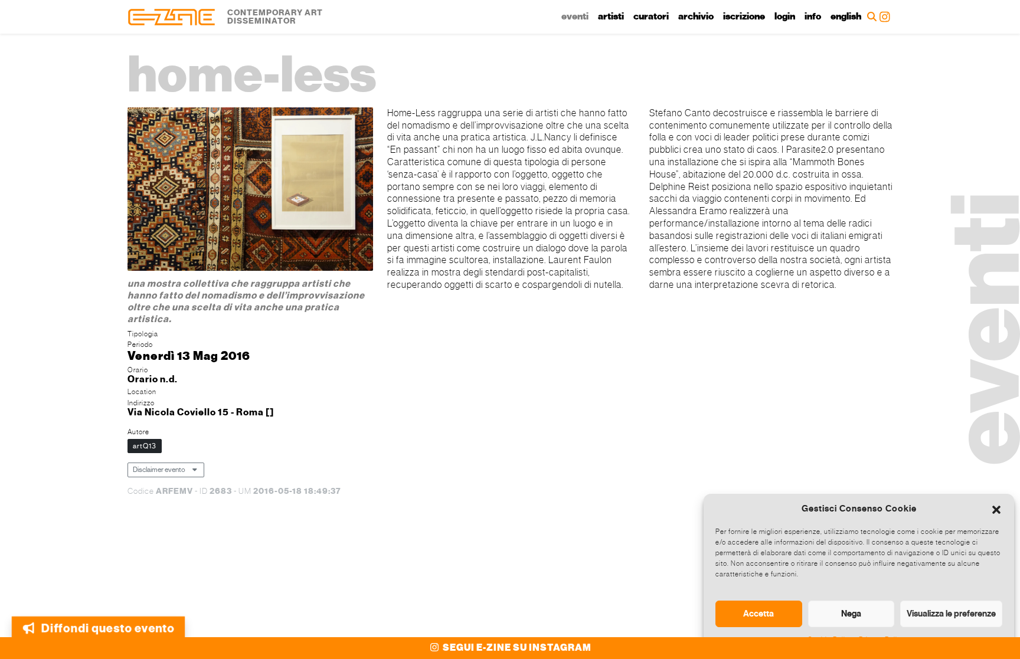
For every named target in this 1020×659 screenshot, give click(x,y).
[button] (996, 508)
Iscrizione (744, 16)
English (846, 16)
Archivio (696, 16)
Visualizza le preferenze (951, 613)
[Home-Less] (250, 190)
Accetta (758, 613)
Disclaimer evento (159, 469)
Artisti (611, 16)
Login (784, 16)
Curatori (651, 16)
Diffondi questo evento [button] (109, 628)
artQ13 (144, 446)
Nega (851, 613)
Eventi (575, 16)
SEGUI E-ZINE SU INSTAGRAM (516, 648)
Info (813, 16)
